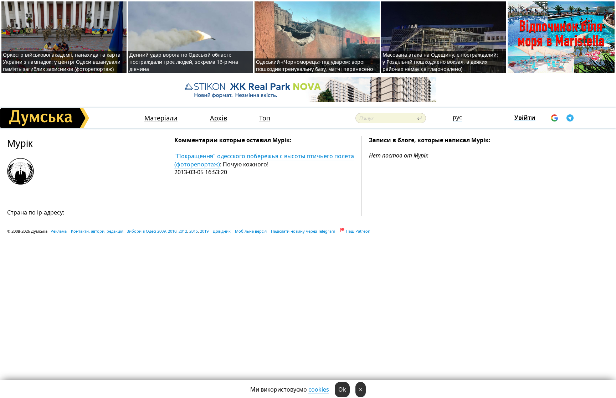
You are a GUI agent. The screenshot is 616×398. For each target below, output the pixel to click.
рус (457, 117)
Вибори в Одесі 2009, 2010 (151, 231)
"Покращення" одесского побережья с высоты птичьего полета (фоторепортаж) (264, 160)
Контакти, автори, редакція (97, 231)
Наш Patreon (358, 231)
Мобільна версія (251, 231)
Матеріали (161, 118)
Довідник (222, 231)
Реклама (59, 231)
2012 (183, 231)
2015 (193, 231)
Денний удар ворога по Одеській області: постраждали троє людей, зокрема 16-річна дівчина (183, 61)
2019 (204, 231)
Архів (218, 118)
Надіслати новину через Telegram (303, 231)
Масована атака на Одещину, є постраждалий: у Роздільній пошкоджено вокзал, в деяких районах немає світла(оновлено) (440, 61)
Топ (264, 118)
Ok (342, 389)
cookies (318, 389)
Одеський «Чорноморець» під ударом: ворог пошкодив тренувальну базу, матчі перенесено (314, 65)
